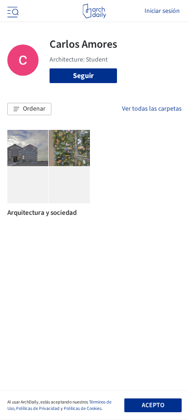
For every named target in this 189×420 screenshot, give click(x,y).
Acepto (153, 405)
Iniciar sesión (162, 11)
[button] (29, 109)
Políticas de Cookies (82, 408)
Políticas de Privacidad (38, 408)
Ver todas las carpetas (152, 108)
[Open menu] (12, 11)
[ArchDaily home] (94, 11)
